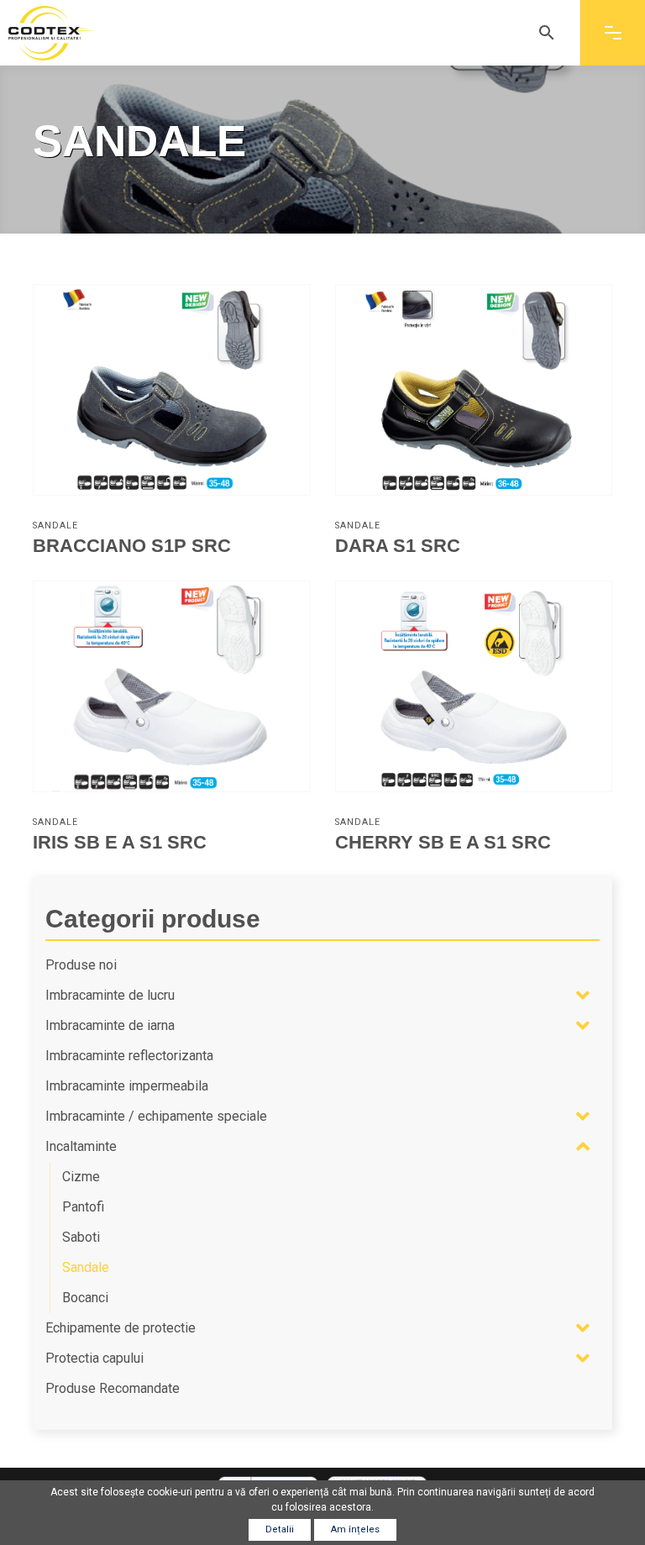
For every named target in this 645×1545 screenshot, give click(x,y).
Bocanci (85, 1298)
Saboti (81, 1237)
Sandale (55, 525)
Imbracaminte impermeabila (126, 1086)
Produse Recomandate (112, 1388)
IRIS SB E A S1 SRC (120, 842)
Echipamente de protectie (120, 1328)
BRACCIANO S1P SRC (132, 545)
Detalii (279, 1529)
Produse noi (81, 965)
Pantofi (83, 1207)
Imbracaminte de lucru (110, 995)
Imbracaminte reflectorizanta (129, 1056)
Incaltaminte (81, 1146)
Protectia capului (94, 1358)
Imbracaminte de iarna (110, 1025)
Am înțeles (355, 1529)
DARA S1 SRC (397, 545)
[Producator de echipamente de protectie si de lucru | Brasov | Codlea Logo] (52, 33)
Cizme (81, 1177)
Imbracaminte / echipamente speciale (156, 1116)
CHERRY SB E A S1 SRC (443, 842)
